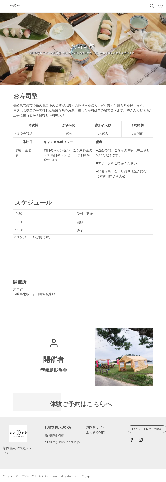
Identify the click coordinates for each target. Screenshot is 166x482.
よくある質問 (95, 432)
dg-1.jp (71, 476)
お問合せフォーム (99, 427)
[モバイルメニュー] (4, 6)
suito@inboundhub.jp (64, 442)
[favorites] (160, 6)
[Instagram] (140, 440)
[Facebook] (132, 440)
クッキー (87, 476)
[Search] (152, 5)
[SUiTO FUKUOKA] (25, 6)
